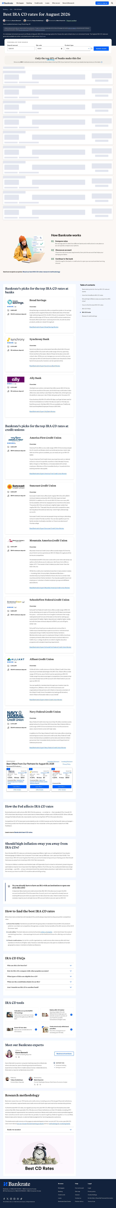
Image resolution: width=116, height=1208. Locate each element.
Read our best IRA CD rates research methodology (41, 272)
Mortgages (61, 1188)
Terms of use (91, 1201)
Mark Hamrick (60, 20)
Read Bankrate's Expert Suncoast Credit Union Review (47, 528)
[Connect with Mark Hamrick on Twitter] (34, 1084)
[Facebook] (4, 1199)
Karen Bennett (16, 20)
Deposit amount (12, 45)
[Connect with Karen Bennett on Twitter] (16, 1057)
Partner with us (79, 1201)
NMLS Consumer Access (29, 1189)
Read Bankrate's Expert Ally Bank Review (42, 411)
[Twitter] (8, 1199)
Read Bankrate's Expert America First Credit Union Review (48, 473)
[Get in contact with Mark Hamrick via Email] (40, 1084)
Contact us (78, 1198)
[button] (91, 48)
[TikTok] (21, 1199)
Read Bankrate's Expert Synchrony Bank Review (45, 366)
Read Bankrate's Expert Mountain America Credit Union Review (50, 587)
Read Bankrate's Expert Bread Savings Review (44, 327)
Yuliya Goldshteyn (37, 20)
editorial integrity (72, 28)
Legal (89, 1188)
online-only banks (46, 932)
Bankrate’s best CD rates (23, 832)
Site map (77, 1191)
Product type (69, 45)
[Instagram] (11, 1199)
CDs (11, 9)
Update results (101, 48)
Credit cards (61, 1195)
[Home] (7, 3)
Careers (77, 1195)
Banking (5, 9)
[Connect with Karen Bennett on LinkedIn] (19, 1057)
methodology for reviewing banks (59, 1123)
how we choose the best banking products (30, 1123)
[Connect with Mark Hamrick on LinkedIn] (37, 1084)
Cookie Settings (92, 1195)
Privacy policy (91, 1191)
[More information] (101, 62)
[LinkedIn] (14, 1199)
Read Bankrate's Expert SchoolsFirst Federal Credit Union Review (50, 647)
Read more (43, 36)
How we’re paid (79, 1188)
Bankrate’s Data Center (64, 1201)
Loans (59, 1198)
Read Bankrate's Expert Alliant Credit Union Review (46, 699)
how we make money (23, 29)
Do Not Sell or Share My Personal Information (100, 1198)
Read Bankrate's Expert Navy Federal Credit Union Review (48, 747)
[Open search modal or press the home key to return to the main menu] (112, 3)
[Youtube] (18, 1199)
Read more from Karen (64, 1054)
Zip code (39, 45)
